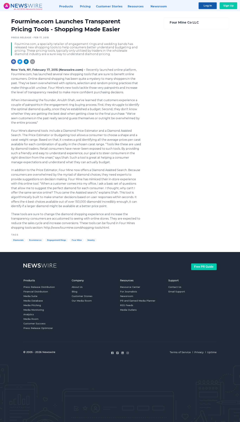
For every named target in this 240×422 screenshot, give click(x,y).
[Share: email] (32, 62)
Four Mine (77, 240)
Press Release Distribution (39, 287)
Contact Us (174, 287)
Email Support (176, 291)
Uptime (212, 352)
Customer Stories (82, 296)
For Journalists (128, 291)
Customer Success (34, 323)
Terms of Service (180, 352)
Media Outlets (128, 309)
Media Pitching (32, 305)
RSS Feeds (126, 305)
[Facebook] (112, 353)
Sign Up (228, 5)
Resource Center (130, 287)
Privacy (199, 352)
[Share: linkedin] (26, 62)
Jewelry (91, 240)
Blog (74, 291)
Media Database (33, 300)
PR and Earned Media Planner (137, 300)
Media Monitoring (33, 309)
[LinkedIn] (122, 353)
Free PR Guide (203, 266)
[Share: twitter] (20, 62)
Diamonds (18, 240)
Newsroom (126, 296)
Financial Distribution (35, 291)
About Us (77, 287)
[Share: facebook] (13, 62)
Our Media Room (82, 300)
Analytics (28, 314)
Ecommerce (35, 240)
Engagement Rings (56, 240)
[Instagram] (128, 353)
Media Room (30, 319)
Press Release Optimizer (38, 328)
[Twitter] (117, 353)
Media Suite (30, 296)
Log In (208, 5)
